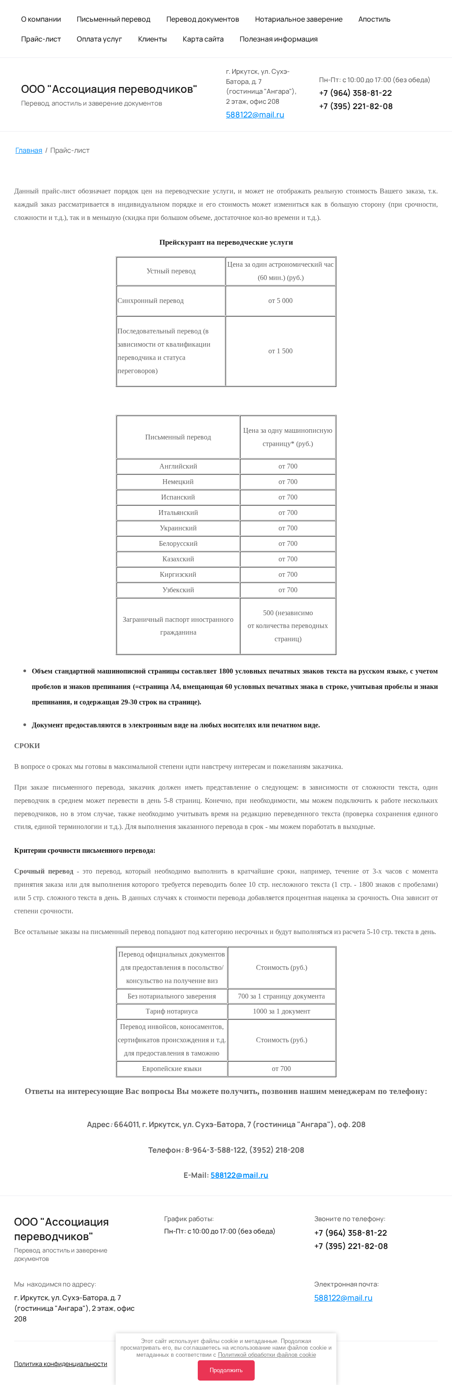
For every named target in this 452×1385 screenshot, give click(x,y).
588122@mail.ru (239, 1175)
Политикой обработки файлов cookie (267, 1354)
